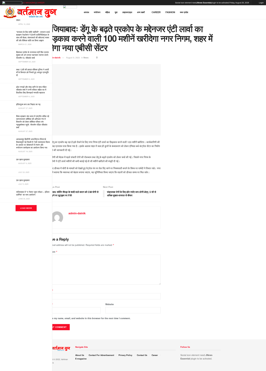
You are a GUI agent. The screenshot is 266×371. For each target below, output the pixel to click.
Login (261, 2)
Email (49, 304)
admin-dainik (54, 57)
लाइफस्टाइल (127, 12)
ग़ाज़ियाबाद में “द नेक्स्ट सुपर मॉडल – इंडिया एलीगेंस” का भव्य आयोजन (32, 193)
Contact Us (142, 355)
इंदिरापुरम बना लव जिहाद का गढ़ (28, 104)
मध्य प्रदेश (184, 12)
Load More (26, 208)
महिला (107, 12)
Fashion (170, 12)
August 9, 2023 (73, 57)
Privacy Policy (125, 355)
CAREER (40, 2)
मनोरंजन (97, 12)
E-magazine (81, 358)
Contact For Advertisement (101, 355)
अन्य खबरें (141, 12)
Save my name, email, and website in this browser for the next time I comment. (89, 318)
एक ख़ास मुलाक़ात (23, 159)
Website (109, 304)
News (86, 57)
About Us (79, 355)
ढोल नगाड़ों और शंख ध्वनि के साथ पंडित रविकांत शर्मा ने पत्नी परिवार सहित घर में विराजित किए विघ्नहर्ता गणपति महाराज (31, 89)
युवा (116, 12)
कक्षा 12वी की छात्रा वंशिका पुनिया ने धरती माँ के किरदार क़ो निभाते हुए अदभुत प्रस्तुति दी (32, 72)
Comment (51, 251)
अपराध (86, 12)
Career (156, 12)
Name (49, 290)
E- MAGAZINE (29, 2)
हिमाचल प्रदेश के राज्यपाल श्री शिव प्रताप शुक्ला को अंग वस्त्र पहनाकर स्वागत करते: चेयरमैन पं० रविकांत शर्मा (32, 54)
